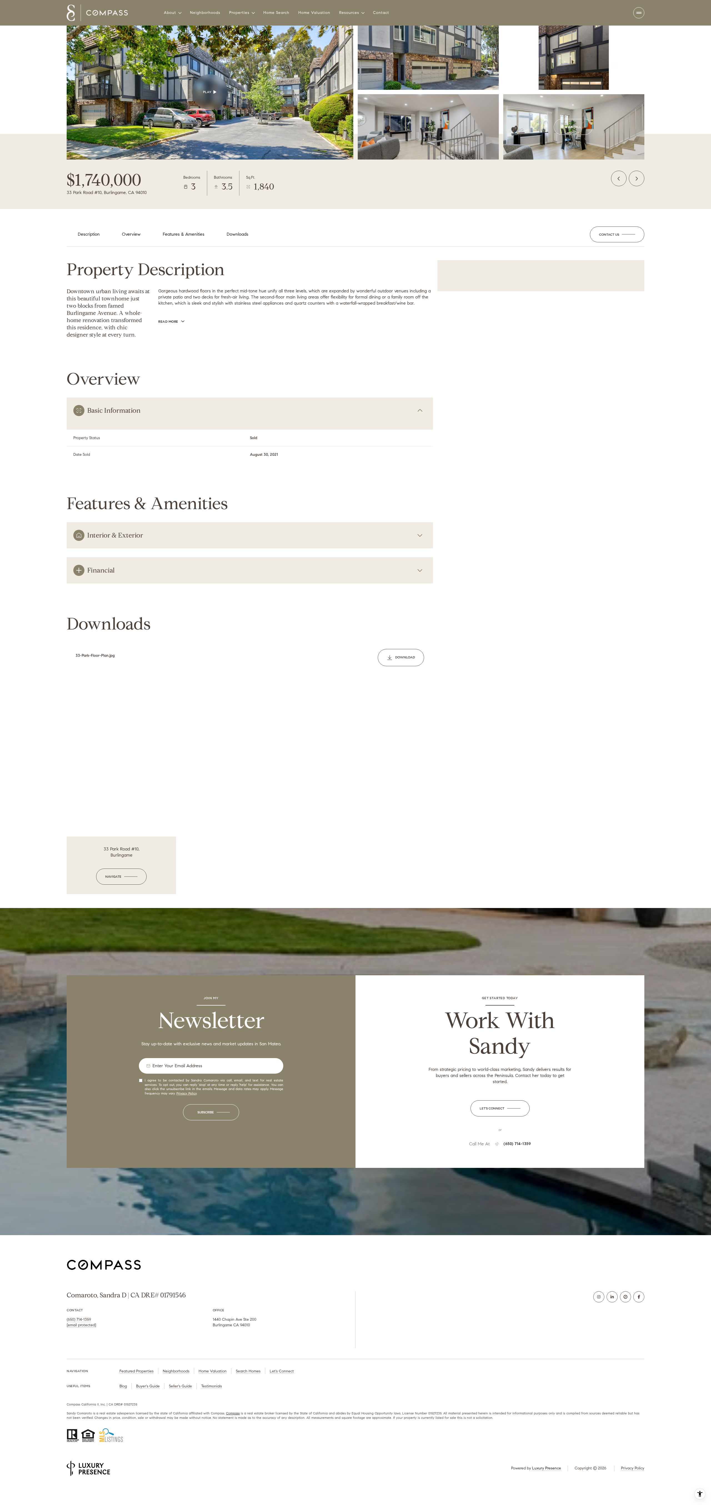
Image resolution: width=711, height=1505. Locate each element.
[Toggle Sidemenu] (638, 12)
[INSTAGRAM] (598, 1296)
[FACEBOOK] (638, 1296)
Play (207, 92)
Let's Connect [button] (282, 1371)
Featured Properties (136, 1371)
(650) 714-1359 (517, 1144)
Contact (381, 12)
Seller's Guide (180, 1386)
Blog (123, 1386)
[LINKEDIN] (612, 1296)
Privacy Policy (186, 1093)
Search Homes (248, 1371)
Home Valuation (314, 12)
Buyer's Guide (148, 1386)
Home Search (276, 12)
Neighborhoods (205, 12)
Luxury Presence (546, 1468)
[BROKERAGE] (625, 1296)
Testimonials (211, 1386)
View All (573, 127)
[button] (617, 235)
